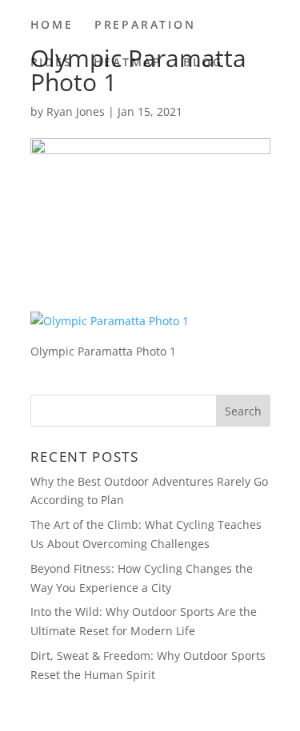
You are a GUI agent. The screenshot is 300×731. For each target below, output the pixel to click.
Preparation (145, 25)
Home (52, 25)
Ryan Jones (75, 111)
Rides (51, 63)
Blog (202, 63)
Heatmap (128, 63)
